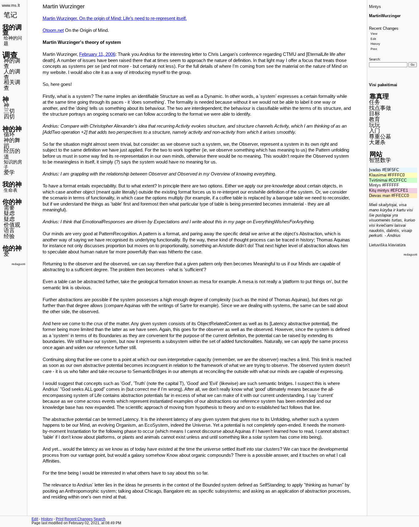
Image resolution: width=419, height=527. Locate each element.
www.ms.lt (11, 5)
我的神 (12, 184)
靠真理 (379, 96)
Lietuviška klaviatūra (387, 245)
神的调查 (12, 64)
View (374, 33)
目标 (374, 113)
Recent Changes (383, 28)
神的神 (12, 128)
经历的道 (12, 154)
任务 (374, 102)
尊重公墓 (380, 136)
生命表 (10, 190)
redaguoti (18, 264)
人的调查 (12, 74)
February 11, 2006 (97, 54)
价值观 (12, 225)
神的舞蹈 (12, 143)
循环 (9, 134)
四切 (9, 116)
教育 (374, 119)
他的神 (12, 248)
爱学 (9, 172)
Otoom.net (53, 30)
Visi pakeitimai (383, 85)
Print (374, 49)
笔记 (10, 15)
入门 (374, 131)
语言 (9, 230)
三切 (9, 111)
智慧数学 (380, 160)
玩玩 (374, 125)
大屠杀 (377, 142)
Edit (373, 38)
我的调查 (12, 30)
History (375, 43)
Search (374, 59)
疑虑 (9, 213)
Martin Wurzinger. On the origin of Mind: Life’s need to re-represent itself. (115, 18)
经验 (9, 236)
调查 (10, 55)
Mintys (375, 7)
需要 (9, 208)
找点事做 (380, 108)
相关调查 (12, 85)
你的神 (12, 201)
